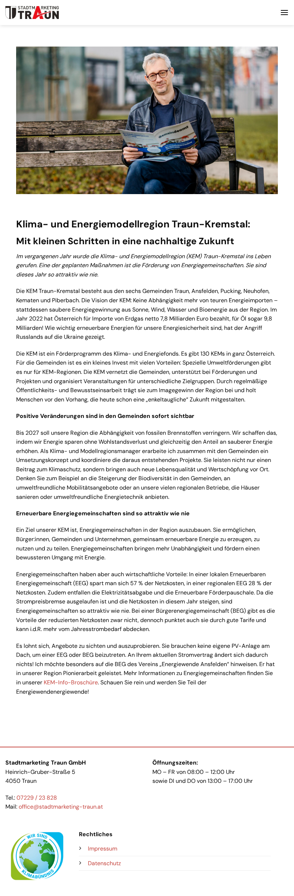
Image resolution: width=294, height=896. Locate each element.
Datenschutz (104, 863)
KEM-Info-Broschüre (71, 682)
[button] (284, 12)
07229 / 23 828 (36, 797)
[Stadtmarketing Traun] (32, 12)
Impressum (102, 848)
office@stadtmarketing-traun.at (61, 806)
